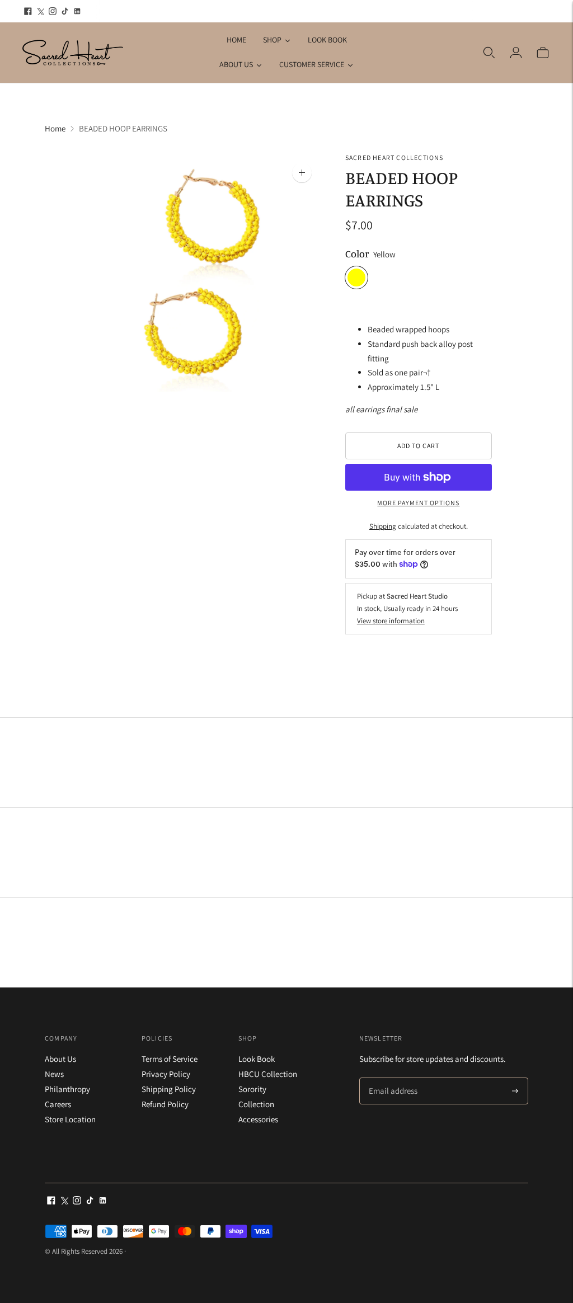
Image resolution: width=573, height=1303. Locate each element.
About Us (60, 1058)
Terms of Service (170, 1058)
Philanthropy (67, 1089)
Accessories (258, 1119)
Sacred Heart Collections (394, 157)
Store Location (70, 1119)
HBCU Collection (267, 1074)
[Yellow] (356, 277)
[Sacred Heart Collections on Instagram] (53, 11)
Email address (391, 1078)
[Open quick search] (489, 52)
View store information (391, 620)
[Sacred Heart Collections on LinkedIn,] (77, 11)
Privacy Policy (166, 1074)
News (54, 1074)
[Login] (516, 52)
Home (55, 128)
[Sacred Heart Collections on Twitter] (40, 11)
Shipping (382, 526)
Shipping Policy (169, 1089)
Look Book (256, 1058)
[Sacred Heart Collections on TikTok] (65, 11)
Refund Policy (165, 1104)
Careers (58, 1104)
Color (357, 253)
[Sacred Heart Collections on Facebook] (28, 11)
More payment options (418, 502)
